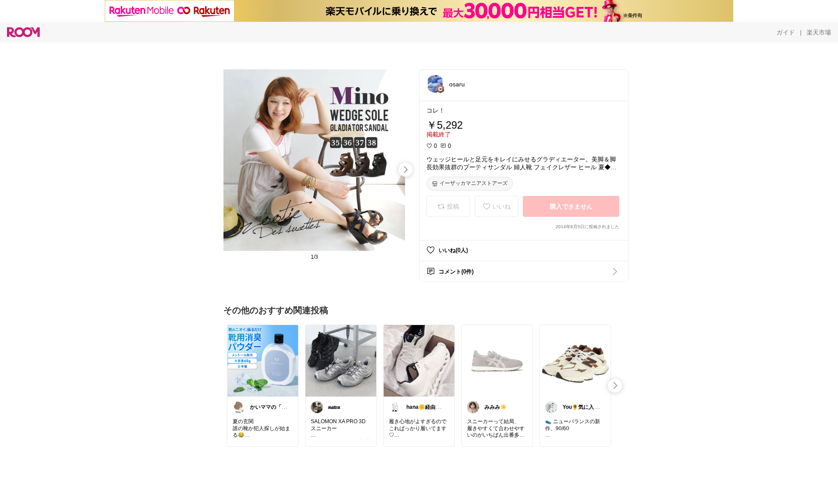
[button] (435, 83)
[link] (262, 360)
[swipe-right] (405, 170)
